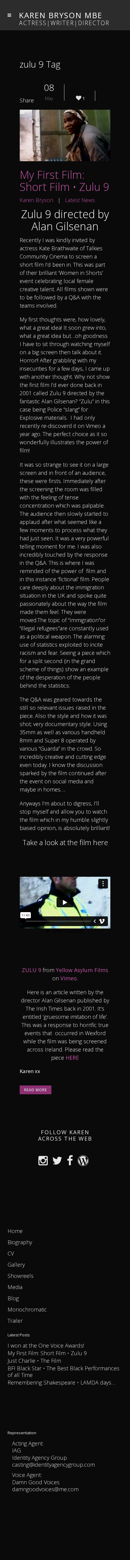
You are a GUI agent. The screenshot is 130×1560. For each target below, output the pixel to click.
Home (15, 1231)
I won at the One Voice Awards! (46, 1345)
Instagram (44, 1162)
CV (11, 1253)
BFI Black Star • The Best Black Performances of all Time (63, 1371)
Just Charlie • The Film (34, 1360)
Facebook (71, 1162)
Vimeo (68, 978)
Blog (13, 1298)
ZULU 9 (31, 970)
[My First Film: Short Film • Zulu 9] (65, 135)
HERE (72, 1057)
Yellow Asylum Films (82, 970)
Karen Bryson (36, 200)
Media (15, 1287)
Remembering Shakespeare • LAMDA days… (61, 1382)
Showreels (21, 1275)
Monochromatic (27, 1309)
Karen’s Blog (85, 1162)
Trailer (15, 1320)
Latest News (80, 200)
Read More (35, 1089)
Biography (20, 1242)
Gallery (16, 1264)
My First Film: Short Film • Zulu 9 (64, 180)
